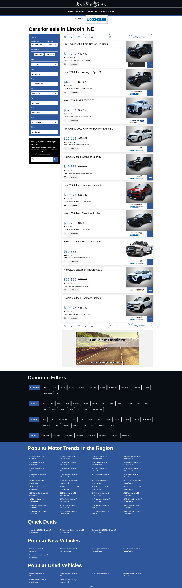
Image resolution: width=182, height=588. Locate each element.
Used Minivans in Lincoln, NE (132, 575)
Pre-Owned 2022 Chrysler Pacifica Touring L (88, 128)
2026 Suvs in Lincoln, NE (36, 457)
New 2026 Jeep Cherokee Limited (82, 213)
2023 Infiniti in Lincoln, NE (68, 500)
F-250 (117, 419)
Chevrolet (76, 403)
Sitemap (91, 586)
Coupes (102, 387)
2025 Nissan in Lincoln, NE (100, 494)
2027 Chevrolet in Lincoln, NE (69, 488)
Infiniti (138, 403)
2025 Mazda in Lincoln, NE (100, 488)
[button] (128, 51)
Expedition (108, 419)
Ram (67, 403)
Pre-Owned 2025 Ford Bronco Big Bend (86, 44)
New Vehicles (79, 11)
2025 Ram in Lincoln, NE (36, 500)
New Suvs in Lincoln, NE (36, 550)
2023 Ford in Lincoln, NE (36, 482)
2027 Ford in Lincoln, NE (99, 470)
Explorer (90, 419)
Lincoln (130, 403)
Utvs (58, 393)
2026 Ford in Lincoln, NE (99, 457)
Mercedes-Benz (97, 409)
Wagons (71, 387)
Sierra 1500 (102, 425)
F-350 (84, 425)
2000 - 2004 (91, 435)
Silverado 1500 (47, 425)
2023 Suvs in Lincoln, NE (68, 470)
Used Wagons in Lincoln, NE (38, 581)
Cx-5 (73, 419)
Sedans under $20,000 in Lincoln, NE (104, 531)
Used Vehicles (92, 11)
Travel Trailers (48, 393)
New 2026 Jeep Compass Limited (82, 185)
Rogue (81, 419)
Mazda (59, 403)
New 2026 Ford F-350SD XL (79, 100)
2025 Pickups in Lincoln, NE (132, 482)
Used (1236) (50, 54)
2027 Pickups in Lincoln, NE (69, 476)
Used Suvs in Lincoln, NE (36, 575)
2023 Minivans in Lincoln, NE (38, 512)
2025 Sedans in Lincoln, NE (132, 506)
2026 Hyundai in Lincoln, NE (132, 464)
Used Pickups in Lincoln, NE (69, 575)
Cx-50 (98, 419)
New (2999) (38, 54)
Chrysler (53, 409)
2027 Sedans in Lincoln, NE (69, 512)
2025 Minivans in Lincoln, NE (132, 500)
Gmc (103, 403)
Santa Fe (75, 425)
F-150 (44, 419)
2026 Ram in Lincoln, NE (100, 464)
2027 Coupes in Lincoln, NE (132, 512)
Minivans (81, 387)
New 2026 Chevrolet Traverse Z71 (83, 270)
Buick (146, 403)
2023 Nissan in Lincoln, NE (68, 482)
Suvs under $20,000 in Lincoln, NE (40, 531)
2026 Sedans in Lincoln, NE (37, 476)
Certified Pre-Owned (106, 11)
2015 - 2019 (68, 435)
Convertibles (113, 387)
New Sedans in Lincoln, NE (132, 550)
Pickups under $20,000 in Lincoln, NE (72, 531)
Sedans (62, 387)
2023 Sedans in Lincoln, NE (69, 506)
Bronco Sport (147, 419)
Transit (112, 425)
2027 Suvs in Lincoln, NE (68, 464)
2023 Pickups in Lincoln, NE (101, 476)
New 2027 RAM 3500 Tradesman (82, 241)
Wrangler (136, 419)
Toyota (62, 409)
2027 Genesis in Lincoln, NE (132, 488)
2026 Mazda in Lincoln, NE (132, 457)
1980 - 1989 (114, 435)
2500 (57, 425)
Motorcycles (124, 387)
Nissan (86, 403)
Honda (71, 409)
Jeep (51, 403)
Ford (44, 403)
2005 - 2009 (102, 435)
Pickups (53, 387)
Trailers (146, 387)
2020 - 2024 (56, 435)
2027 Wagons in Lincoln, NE (101, 500)
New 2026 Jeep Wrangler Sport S (82, 72)
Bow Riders (136, 387)
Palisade (66, 425)
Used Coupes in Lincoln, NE (69, 581)
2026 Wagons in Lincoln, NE (132, 470)
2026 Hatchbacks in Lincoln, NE (39, 506)
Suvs (45, 387)
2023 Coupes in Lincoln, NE (100, 512)
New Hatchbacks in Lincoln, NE (39, 556)
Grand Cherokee (62, 419)
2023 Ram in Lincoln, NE (131, 494)
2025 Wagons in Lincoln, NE (101, 506)
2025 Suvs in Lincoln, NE (36, 470)
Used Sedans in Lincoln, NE (100, 575)
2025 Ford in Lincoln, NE (131, 476)
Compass (126, 419)
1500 (51, 419)
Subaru (86, 409)
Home (70, 11)
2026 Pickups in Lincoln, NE (69, 457)
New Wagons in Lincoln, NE (100, 550)
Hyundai (94, 403)
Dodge (44, 409)
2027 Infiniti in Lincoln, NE (100, 482)
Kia (78, 409)
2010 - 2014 (79, 435)
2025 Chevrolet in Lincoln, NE (38, 494)
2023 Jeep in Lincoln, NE (68, 494)
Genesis (120, 403)
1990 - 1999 (125, 435)
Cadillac (111, 403)
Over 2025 (46, 435)
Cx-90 (92, 425)
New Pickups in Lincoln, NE (69, 550)
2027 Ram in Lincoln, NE (36, 488)
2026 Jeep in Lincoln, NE (37, 464)
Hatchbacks (92, 387)
